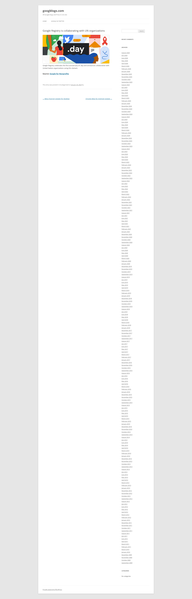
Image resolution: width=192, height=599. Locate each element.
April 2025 (125, 95)
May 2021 (125, 221)
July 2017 (124, 344)
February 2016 (126, 389)
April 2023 (125, 160)
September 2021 (127, 210)
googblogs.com (53, 11)
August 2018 (126, 309)
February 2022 (126, 197)
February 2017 (126, 357)
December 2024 (127, 106)
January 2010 (126, 552)
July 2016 (124, 376)
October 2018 (126, 304)
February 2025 (126, 101)
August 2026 (126, 53)
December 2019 (127, 266)
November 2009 (127, 557)
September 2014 (127, 435)
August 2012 (126, 501)
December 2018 (127, 298)
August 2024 (126, 117)
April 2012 (125, 512)
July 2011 (124, 536)
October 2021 (126, 208)
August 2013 (126, 469)
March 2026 (125, 66)
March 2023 (125, 162)
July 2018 (124, 312)
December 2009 (127, 555)
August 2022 (126, 181)
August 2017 (126, 341)
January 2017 (126, 360)
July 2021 (124, 216)
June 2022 (125, 186)
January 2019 (126, 296)
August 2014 (126, 437)
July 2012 (124, 504)
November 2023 (127, 141)
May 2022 (125, 189)
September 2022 (127, 178)
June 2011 (125, 539)
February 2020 (126, 261)
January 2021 (126, 232)
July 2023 (124, 152)
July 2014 (124, 440)
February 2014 (126, 453)
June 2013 (125, 475)
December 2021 (127, 202)
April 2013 (125, 480)
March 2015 (125, 419)
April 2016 (125, 384)
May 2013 (125, 477)
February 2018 (126, 325)
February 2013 (126, 485)
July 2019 (124, 280)
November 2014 (127, 429)
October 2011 (126, 528)
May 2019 (125, 285)
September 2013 (127, 467)
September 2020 (127, 242)
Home (45, 21)
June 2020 (125, 250)
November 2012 (127, 493)
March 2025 (125, 98)
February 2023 (126, 165)
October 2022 (126, 176)
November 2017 (127, 333)
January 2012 (126, 520)
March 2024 (125, 130)
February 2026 (126, 69)
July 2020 (124, 248)
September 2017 (127, 339)
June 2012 (125, 507)
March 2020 (125, 258)
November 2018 (127, 301)
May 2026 (125, 61)
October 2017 (126, 336)
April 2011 (125, 541)
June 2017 (125, 347)
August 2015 (126, 405)
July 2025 (124, 87)
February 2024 (126, 133)
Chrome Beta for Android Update (99, 99)
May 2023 (125, 157)
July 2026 (124, 55)
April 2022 (125, 192)
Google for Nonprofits (59, 74)
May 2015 (125, 413)
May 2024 (125, 125)
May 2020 (125, 253)
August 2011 (126, 533)
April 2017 (125, 352)
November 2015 (127, 397)
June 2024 (125, 122)
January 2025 (126, 103)
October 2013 (126, 464)
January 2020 (126, 264)
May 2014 (125, 445)
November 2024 (127, 109)
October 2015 (126, 400)
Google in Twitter (57, 21)
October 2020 (126, 240)
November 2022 (127, 173)
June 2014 (125, 443)
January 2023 (126, 168)
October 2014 (126, 432)
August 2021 (126, 213)
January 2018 (126, 328)
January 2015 (126, 424)
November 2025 (127, 77)
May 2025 (125, 93)
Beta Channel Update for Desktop (56, 99)
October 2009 (126, 560)
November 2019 (127, 269)
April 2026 (125, 63)
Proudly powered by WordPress (52, 590)
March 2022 (125, 194)
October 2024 (126, 111)
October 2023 (126, 144)
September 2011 (127, 531)
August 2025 (126, 85)
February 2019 (126, 293)
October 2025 (126, 79)
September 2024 (127, 114)
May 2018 (125, 317)
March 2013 (125, 483)
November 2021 (127, 205)
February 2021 (126, 229)
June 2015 (125, 411)
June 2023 (125, 154)
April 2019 (125, 288)
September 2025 (127, 82)
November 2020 (127, 237)
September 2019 (127, 274)
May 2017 (125, 349)
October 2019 (126, 272)
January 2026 (126, 71)
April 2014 (125, 448)
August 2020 (126, 245)
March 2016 (125, 387)
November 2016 (127, 365)
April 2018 (125, 320)
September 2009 (127, 563)
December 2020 (127, 234)
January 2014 (126, 456)
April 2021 (125, 224)
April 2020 (125, 256)
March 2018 (125, 322)
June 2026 (125, 58)
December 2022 (127, 170)
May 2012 (125, 509)
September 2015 (127, 403)
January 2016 (126, 392)
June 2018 (125, 314)
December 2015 (127, 395)
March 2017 (125, 355)
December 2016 (127, 363)
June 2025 (125, 90)
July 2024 (124, 120)
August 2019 (126, 277)
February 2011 (126, 547)
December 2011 (127, 523)
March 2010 (125, 549)
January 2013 (126, 488)
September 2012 (127, 499)
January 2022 (126, 200)
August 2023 (126, 149)
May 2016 (125, 381)
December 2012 (127, 491)
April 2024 (125, 128)
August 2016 (126, 373)
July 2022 (124, 184)
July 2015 (124, 408)
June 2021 (125, 218)
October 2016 (126, 368)
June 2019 (125, 282)
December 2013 (127, 459)
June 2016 (125, 379)
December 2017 (127, 330)
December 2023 (127, 138)
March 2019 (125, 290)
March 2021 (125, 226)
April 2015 (125, 416)
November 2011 (127, 525)
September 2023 (127, 146)
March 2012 (125, 515)
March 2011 (125, 544)
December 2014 (127, 427)
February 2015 (126, 421)
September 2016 (127, 371)
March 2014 (125, 451)
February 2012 (126, 517)
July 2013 (124, 472)
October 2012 (126, 496)
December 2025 (127, 74)
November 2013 (127, 461)
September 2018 (127, 306)
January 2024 (126, 136)
